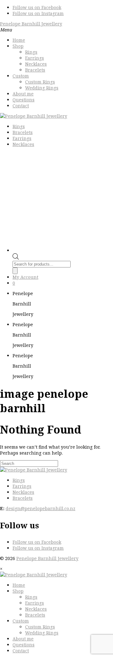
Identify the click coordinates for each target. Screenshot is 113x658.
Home (19, 40)
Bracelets (35, 70)
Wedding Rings (41, 88)
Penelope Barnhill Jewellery (31, 24)
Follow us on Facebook (37, 7)
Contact (21, 106)
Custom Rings (40, 82)
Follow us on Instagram (38, 13)
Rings (31, 52)
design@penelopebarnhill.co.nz (40, 508)
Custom (21, 76)
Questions (24, 100)
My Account (25, 277)
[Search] (15, 270)
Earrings (34, 58)
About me (23, 94)
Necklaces (36, 64)
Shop (18, 46)
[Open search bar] (16, 258)
